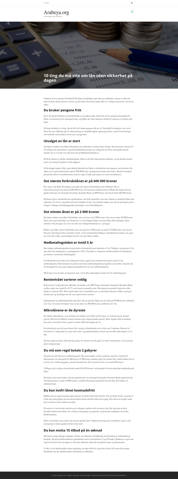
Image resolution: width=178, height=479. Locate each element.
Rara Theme (106, 475)
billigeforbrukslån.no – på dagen (96, 223)
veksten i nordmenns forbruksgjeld (60, 254)
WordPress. (123, 475)
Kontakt (46, 3)
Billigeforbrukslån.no (90, 152)
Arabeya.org (56, 12)
